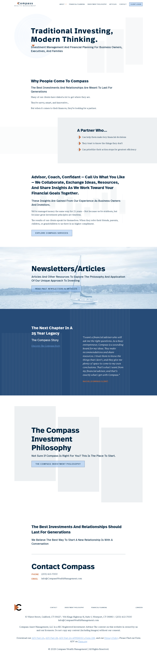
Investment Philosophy (97, 4)
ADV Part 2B (51, 638)
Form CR (89, 638)
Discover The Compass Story (46, 346)
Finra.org (82, 641)
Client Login (136, 4)
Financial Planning (77, 4)
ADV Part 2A (38, 638)
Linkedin (139, 607)
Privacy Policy (111, 638)
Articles (113, 4)
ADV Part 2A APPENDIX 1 (71, 638)
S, (95, 638)
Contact (123, 4)
